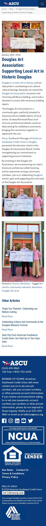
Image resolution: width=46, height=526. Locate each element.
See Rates (7, 469)
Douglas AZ (7, 290)
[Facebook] (4, 421)
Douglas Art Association (14, 93)
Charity (15, 283)
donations (37, 287)
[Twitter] (30, 421)
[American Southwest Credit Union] (14, 362)
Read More (7, 316)
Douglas (37, 175)
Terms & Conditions (13, 473)
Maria (5, 138)
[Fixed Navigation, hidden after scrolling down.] (10, 3)
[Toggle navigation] (42, 4)
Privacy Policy (10, 477)
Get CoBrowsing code (13, 493)
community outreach (20, 287)
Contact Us (22, 469)
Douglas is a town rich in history (17, 82)
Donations (25, 283)
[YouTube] (23, 421)
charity (5, 287)
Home (4, 9)
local (16, 290)
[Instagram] (10, 421)
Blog (11, 9)
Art (41, 283)
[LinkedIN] (17, 421)
